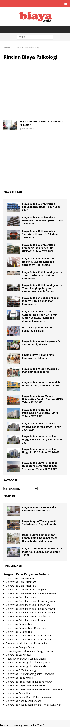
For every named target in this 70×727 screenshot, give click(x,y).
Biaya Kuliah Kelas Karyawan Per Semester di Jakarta (42, 343)
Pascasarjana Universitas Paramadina (26, 643)
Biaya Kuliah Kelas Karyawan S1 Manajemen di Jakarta (41, 370)
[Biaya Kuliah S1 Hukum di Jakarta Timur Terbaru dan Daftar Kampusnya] (13, 273)
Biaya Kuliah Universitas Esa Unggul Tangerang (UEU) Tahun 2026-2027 (41, 426)
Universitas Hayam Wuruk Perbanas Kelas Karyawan (34, 689)
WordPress (43, 725)
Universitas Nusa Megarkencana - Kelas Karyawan (33, 704)
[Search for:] (35, 36)
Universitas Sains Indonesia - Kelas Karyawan (31, 601)
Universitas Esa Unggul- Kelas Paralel (26, 666)
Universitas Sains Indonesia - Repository (28, 604)
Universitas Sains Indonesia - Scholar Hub (28, 616)
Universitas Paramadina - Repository (26, 628)
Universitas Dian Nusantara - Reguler (26, 589)
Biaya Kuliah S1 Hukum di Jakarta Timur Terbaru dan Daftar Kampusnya (42, 275)
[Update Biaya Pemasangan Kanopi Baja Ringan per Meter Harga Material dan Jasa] (13, 538)
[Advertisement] (35, 90)
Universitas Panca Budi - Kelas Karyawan (28, 697)
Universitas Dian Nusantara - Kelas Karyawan (31, 593)
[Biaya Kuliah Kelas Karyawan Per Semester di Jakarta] (13, 345)
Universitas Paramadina (19, 624)
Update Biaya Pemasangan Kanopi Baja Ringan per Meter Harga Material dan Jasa (40, 538)
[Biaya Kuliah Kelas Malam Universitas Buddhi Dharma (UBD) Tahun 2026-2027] (13, 400)
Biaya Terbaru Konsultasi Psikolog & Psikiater (42, 123)
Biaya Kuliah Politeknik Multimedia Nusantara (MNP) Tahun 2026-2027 (40, 413)
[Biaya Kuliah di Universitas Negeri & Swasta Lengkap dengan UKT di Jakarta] (13, 262)
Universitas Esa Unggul (18, 654)
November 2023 (29, 128)
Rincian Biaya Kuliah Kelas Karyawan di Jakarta (38, 356)
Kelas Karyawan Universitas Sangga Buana (29, 651)
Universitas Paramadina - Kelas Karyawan (29, 635)
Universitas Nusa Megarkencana (23, 700)
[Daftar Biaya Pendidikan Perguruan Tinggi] (13, 331)
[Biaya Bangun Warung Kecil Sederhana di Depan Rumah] (13, 525)
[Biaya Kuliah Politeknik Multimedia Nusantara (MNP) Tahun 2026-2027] (13, 413)
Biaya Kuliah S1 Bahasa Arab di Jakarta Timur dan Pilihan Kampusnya (40, 301)
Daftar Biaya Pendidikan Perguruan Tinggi (37, 329)
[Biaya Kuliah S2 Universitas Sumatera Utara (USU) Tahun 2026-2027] (13, 235)
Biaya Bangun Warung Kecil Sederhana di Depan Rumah (39, 522)
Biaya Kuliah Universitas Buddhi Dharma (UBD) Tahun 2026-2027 (41, 384)
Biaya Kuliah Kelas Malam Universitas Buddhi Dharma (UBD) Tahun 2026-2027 (42, 399)
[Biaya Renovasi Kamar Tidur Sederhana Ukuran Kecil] (13, 511)
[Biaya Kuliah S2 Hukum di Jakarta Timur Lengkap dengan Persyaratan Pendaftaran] (13, 287)
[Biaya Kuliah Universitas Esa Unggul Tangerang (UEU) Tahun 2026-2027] (13, 426)
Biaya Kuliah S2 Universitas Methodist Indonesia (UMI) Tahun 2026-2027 (42, 220)
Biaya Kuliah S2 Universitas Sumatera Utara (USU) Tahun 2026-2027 (40, 234)
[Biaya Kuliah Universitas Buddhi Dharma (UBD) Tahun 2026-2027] (13, 386)
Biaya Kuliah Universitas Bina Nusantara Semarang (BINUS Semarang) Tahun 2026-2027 (39, 466)
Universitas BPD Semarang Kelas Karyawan (30, 674)
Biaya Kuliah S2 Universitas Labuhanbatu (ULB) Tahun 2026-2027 (41, 206)
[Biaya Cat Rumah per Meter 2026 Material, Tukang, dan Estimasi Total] (13, 552)
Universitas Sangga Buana (20, 647)
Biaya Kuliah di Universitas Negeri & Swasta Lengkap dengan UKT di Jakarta (38, 261)
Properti (9, 496)
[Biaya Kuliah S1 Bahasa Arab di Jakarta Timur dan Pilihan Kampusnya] (13, 301)
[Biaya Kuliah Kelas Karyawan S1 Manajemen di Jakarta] (13, 372)
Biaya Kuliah (12, 192)
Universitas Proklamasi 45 (20, 677)
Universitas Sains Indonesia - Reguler (26, 620)
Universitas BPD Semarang (21, 670)
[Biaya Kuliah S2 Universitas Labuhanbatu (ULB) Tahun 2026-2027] (13, 207)
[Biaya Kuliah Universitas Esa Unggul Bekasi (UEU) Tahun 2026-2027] (13, 439)
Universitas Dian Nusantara (21, 578)
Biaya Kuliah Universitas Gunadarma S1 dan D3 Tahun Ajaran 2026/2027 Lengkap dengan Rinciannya (39, 316)
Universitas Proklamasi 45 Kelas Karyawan (29, 681)
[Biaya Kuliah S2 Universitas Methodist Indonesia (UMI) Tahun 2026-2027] (13, 221)
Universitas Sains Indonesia (21, 597)
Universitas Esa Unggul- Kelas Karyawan (28, 662)
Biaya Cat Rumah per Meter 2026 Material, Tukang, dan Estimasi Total (42, 551)
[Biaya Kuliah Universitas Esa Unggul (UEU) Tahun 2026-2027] (13, 453)
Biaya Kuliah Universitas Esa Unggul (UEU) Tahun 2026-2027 (40, 450)
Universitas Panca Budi (18, 693)
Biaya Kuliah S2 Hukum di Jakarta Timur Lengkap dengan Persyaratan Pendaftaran (42, 288)
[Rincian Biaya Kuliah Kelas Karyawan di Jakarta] (13, 358)
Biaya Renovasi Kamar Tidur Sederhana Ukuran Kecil (39, 509)
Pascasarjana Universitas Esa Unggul (26, 658)
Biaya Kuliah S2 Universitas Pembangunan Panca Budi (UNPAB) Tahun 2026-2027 (38, 248)
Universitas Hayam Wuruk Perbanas (25, 685)
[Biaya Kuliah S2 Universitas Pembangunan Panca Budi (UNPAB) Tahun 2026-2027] (13, 248)
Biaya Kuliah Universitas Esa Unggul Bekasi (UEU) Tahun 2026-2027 (42, 439)
